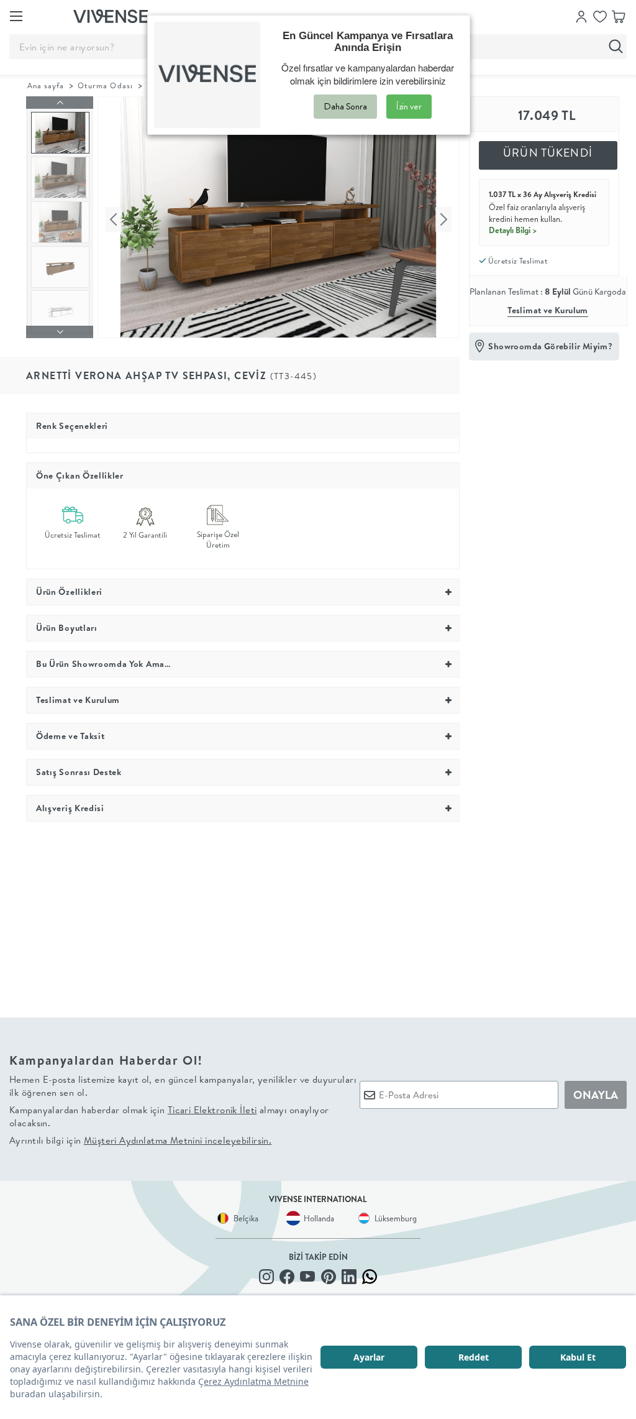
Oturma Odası (105, 85)
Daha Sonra (345, 106)
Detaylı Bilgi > (513, 230)
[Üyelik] (581, 15)
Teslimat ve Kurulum (547, 310)
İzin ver (409, 106)
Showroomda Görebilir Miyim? (550, 346)
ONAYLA (595, 1095)
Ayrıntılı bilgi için (140, 1140)
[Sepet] (618, 15)
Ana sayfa (45, 85)
